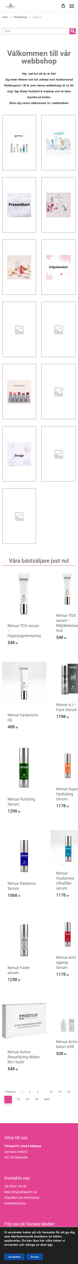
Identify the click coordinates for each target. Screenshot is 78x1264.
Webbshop (20, 17)
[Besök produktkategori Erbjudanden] (58, 267)
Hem (5, 17)
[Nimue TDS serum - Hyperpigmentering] (24, 594)
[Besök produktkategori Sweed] (19, 516)
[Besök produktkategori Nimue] (19, 142)
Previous (10, 1091)
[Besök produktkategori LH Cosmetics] (19, 391)
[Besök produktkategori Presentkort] (19, 205)
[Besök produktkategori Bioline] (58, 205)
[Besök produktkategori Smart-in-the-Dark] (58, 454)
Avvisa (35, 1257)
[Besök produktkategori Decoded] (58, 329)
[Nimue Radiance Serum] (24, 852)
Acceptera (14, 1257)
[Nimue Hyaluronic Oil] (24, 684)
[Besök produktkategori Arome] (19, 329)
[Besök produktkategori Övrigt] (19, 454)
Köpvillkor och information (22, 1197)
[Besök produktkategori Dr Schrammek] (58, 142)
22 (18, 1099)
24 (36, 1099)
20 (68, 1091)
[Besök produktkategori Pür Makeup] (19, 267)
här (50, 1245)
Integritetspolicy (15, 1203)
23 (27, 1099)
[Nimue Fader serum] (24, 936)
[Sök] (72, 31)
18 (50, 1091)
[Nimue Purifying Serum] (24, 768)
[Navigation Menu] (71, 6)
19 (59, 1091)
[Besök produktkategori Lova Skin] (58, 391)
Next (47, 1099)
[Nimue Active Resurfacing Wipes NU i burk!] (24, 1021)
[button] (26, 728)
